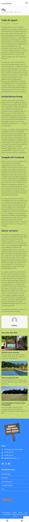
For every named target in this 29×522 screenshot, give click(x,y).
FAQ (2, 489)
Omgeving (4, 478)
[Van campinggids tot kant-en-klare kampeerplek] (14, 393)
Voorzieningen (5, 474)
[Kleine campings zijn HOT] (14, 368)
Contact (14, 512)
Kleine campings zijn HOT (10, 378)
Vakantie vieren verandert (10, 352)
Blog (7, 12)
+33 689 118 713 (9, 452)
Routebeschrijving (6, 485)
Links (25, 512)
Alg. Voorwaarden (6, 481)
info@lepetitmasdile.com (11, 458)
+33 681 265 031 (9, 455)
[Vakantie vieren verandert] (14, 343)
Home (3, 12)
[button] (27, 3)
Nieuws (16, 23)
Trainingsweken (6, 512)
